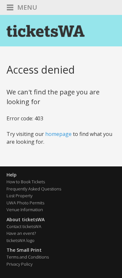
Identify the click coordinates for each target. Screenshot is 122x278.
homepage (58, 134)
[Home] (46, 30)
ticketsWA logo (20, 240)
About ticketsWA (26, 219)
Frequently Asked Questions (34, 189)
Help (12, 175)
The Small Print (24, 250)
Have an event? (21, 233)
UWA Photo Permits (25, 203)
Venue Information (25, 209)
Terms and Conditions (28, 257)
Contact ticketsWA (24, 226)
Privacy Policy (20, 264)
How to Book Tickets (26, 182)
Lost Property (20, 196)
